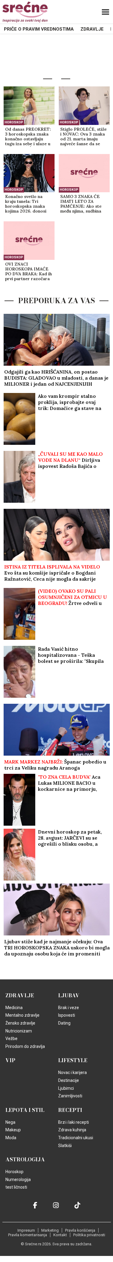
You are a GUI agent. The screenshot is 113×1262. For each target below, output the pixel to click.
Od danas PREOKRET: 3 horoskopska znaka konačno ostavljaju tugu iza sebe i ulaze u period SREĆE (28, 137)
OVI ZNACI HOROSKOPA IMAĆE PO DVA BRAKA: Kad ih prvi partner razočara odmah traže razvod (28, 272)
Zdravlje (92, 29)
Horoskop (14, 122)
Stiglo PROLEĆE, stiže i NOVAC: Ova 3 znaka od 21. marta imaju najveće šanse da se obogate (83, 137)
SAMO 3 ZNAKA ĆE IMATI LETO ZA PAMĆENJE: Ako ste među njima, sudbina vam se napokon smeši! (83, 204)
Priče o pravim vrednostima (39, 29)
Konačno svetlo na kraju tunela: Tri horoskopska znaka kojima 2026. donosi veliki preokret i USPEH (25, 204)
